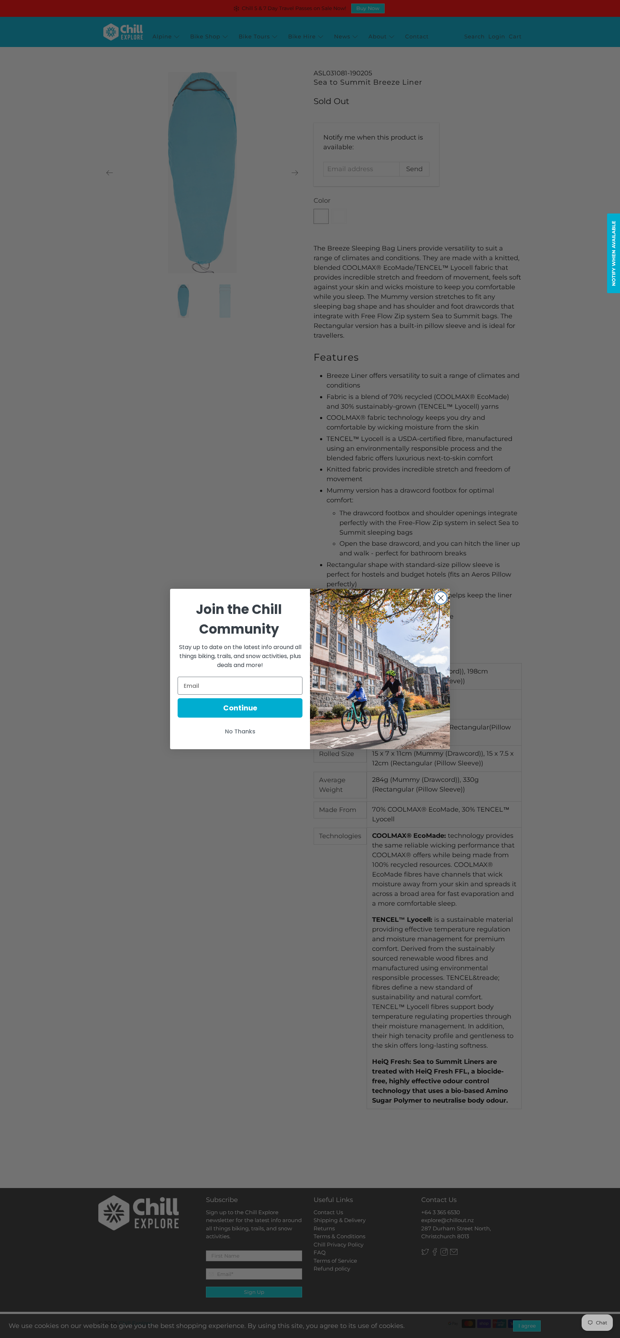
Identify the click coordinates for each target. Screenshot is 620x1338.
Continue (240, 708)
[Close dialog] (441, 598)
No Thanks (240, 731)
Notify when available (613, 253)
